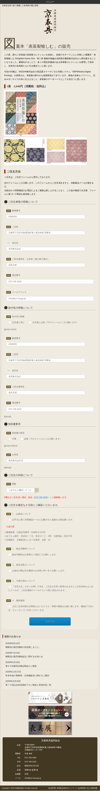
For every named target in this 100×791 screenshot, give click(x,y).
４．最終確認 (18, 600)
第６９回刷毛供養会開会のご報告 (21, 664)
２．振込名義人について (23, 565)
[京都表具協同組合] (50, 22)
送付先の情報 (18, 316)
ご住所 (15, 227)
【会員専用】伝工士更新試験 (87, 788)
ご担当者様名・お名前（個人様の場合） (30, 259)
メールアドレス (19, 292)
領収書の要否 (18, 433)
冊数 (14, 484)
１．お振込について (21, 514)
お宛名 (15, 454)
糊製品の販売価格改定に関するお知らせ (24, 655)
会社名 (15, 243)
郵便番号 (16, 211)
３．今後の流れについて (23, 581)
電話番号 (16, 275)
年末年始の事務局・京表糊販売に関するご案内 (27, 674)
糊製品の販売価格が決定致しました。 (23, 645)
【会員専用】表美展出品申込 (57, 788)
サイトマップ (72, 788)
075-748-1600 (41, 497)
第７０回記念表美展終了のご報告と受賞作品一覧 (28, 683)
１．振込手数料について (23, 549)
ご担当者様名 (18, 387)
